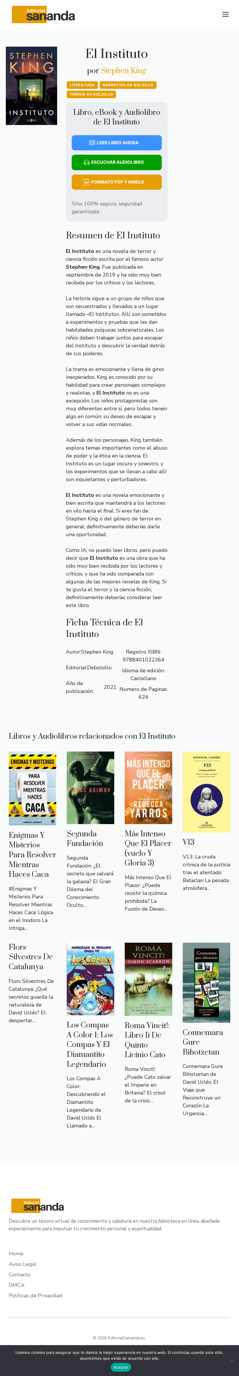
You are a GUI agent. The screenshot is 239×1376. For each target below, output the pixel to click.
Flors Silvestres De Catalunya (31, 957)
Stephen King (123, 71)
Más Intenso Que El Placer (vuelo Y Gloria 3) (148, 848)
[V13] (206, 828)
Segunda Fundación (85, 839)
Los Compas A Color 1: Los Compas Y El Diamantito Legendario (90, 1044)
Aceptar (121, 1367)
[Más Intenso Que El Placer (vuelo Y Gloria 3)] (148, 820)
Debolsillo (99, 667)
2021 (110, 687)
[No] (232, 1360)
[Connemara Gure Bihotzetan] (206, 1018)
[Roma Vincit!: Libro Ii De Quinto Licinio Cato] (148, 1011)
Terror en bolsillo (91, 94)
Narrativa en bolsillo (128, 85)
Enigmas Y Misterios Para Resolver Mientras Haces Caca (32, 855)
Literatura (82, 85)
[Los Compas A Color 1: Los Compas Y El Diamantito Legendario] (90, 1011)
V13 (188, 842)
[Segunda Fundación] (90, 820)
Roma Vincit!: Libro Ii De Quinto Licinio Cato (147, 1040)
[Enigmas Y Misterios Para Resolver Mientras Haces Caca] (32, 821)
